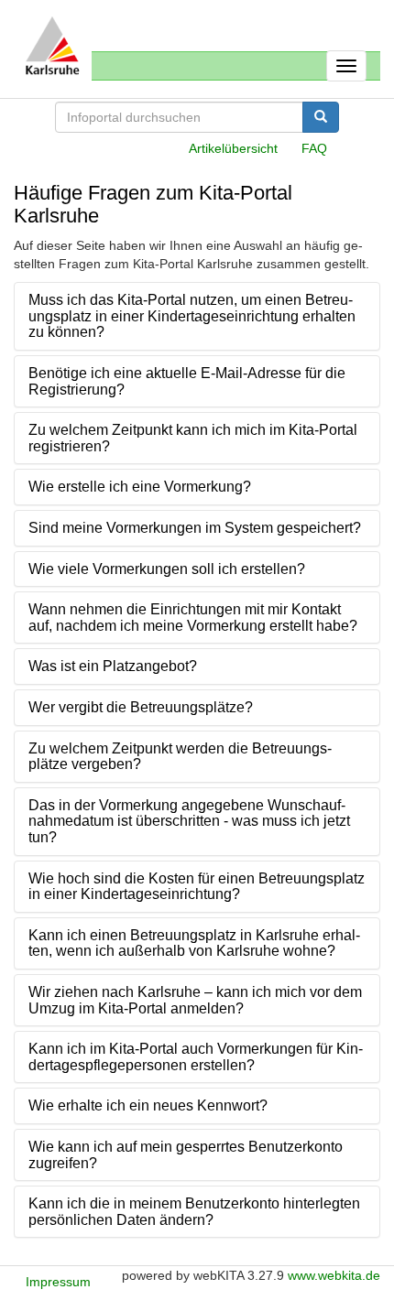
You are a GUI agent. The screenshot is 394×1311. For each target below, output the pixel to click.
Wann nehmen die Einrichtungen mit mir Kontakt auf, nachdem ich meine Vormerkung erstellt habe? (192, 617)
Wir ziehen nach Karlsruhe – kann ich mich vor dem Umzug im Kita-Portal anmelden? (195, 1000)
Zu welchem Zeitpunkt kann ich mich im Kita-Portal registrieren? (192, 438)
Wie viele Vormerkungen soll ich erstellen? (166, 569)
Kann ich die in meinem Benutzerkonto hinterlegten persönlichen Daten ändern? (194, 1212)
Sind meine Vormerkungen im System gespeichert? (194, 528)
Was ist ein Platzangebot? (112, 666)
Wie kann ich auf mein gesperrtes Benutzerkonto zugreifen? (185, 1155)
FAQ (314, 148)
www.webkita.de (334, 1275)
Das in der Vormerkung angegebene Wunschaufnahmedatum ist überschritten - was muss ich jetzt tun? (189, 821)
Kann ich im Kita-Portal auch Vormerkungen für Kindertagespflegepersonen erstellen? (195, 1057)
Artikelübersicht (233, 148)
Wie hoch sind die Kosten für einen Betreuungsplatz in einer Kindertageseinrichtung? (196, 887)
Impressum (58, 1281)
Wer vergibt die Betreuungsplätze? (140, 707)
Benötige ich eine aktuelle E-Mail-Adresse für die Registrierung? (186, 381)
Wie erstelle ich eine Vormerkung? (139, 486)
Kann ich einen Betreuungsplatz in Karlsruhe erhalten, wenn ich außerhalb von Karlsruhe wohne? (194, 943)
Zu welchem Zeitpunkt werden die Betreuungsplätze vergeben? (180, 757)
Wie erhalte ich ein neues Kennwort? (148, 1105)
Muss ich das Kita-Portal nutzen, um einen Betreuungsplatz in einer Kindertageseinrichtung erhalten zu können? (192, 316)
